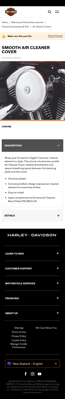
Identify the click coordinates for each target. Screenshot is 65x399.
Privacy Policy (18, 336)
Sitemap (18, 327)
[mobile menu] (56, 11)
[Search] (49, 11)
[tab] (32, 120)
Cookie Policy (19, 340)
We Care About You (46, 327)
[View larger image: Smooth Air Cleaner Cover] (32, 90)
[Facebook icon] (26, 374)
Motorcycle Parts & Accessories (27, 22)
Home (5, 22)
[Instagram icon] (33, 374)
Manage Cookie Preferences (18, 346)
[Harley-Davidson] (32, 235)
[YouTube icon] (39, 374)
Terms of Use (19, 332)
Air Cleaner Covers (42, 26)
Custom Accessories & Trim (15, 26)
